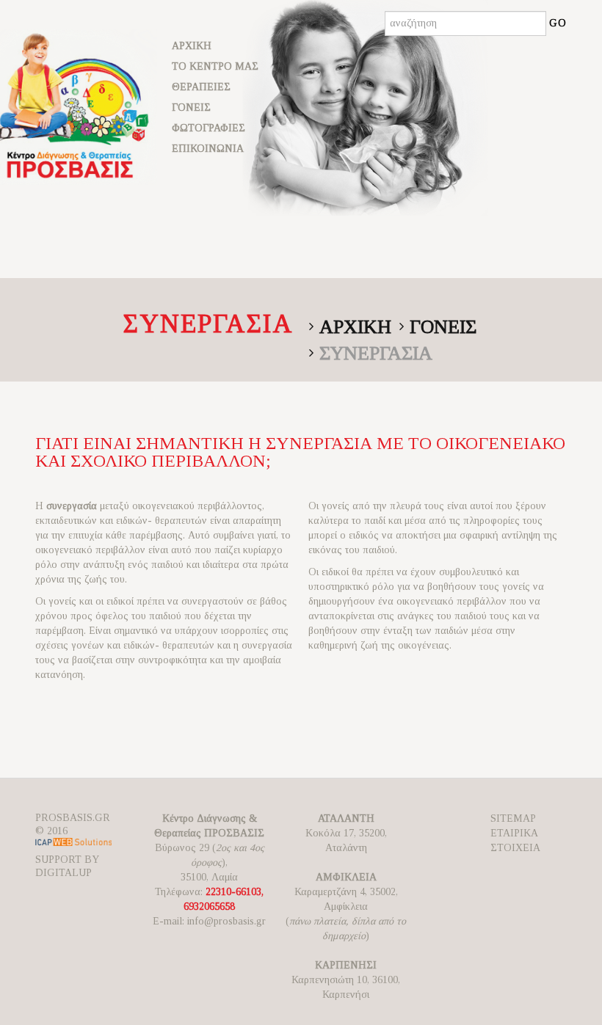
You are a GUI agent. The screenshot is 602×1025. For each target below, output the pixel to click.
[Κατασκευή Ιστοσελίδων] (73, 844)
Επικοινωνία (208, 148)
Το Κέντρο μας (215, 66)
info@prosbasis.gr (226, 921)
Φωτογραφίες (208, 128)
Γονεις (443, 327)
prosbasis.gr (72, 817)
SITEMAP (513, 818)
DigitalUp (63, 872)
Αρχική (191, 45)
